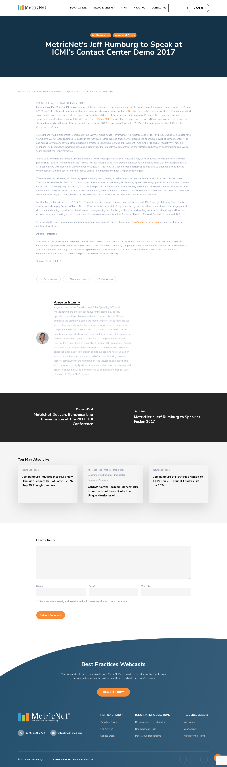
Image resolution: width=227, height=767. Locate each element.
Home (21, 91)
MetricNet (126, 111)
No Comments (105, 279)
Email (93, 586)
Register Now (113, 692)
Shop (124, 7)
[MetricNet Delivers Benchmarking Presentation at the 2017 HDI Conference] (57, 417)
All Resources (101, 35)
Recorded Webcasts (98, 480)
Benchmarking (79, 7)
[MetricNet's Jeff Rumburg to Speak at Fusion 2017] (170, 417)
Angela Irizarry (67, 302)
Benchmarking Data (145, 729)
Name (40, 586)
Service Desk (107, 735)
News (30, 91)
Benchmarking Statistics (100, 475)
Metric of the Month (195, 735)
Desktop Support (109, 722)
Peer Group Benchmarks (148, 735)
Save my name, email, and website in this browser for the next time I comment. (83, 601)
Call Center (119, 475)
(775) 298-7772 (35, 733)
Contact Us (159, 7)
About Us (140, 7)
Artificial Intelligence (114, 470)
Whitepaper (190, 729)
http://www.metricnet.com (145, 222)
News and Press (124, 35)
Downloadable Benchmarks (150, 722)
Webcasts (189, 722)
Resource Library (104, 7)
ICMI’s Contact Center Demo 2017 (92, 119)
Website (145, 586)
